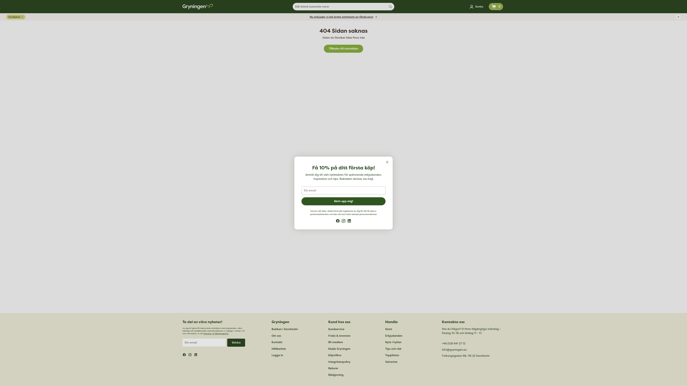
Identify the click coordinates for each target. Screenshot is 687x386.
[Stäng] (387, 162)
